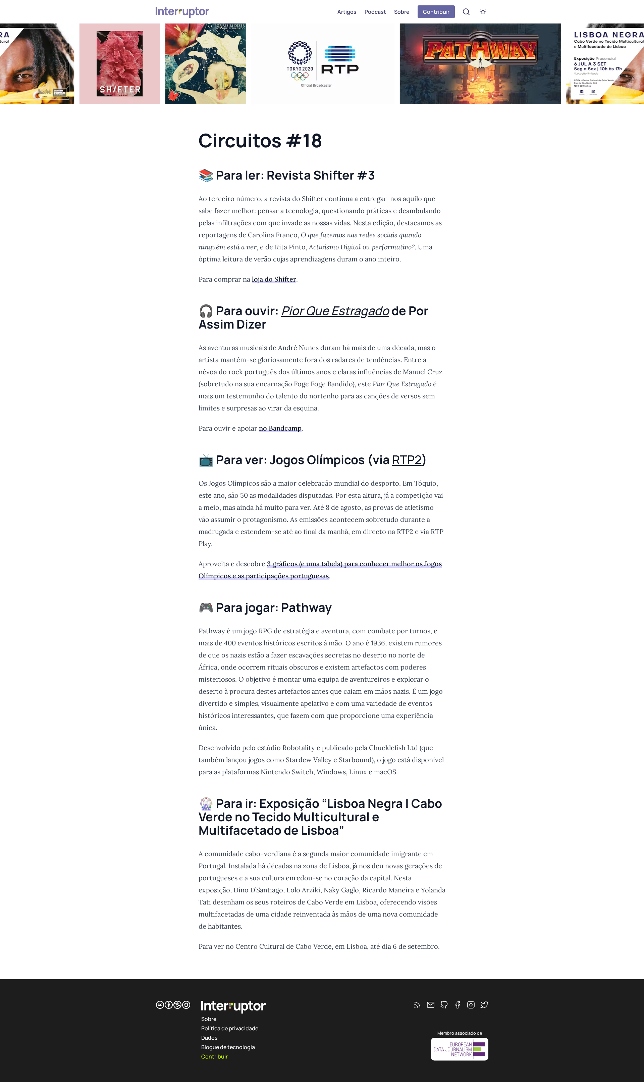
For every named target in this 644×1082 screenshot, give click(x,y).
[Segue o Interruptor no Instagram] (471, 1005)
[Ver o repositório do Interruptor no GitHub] (444, 1005)
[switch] (483, 11)
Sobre (402, 11)
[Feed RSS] (417, 1005)
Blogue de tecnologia (228, 1047)
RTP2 (407, 459)
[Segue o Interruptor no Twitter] (484, 1005)
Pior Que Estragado (335, 310)
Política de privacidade (229, 1028)
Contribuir (436, 11)
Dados (209, 1037)
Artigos (347, 11)
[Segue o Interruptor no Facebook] (457, 1005)
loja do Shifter (274, 279)
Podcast (375, 11)
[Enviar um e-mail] (431, 1005)
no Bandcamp (280, 428)
